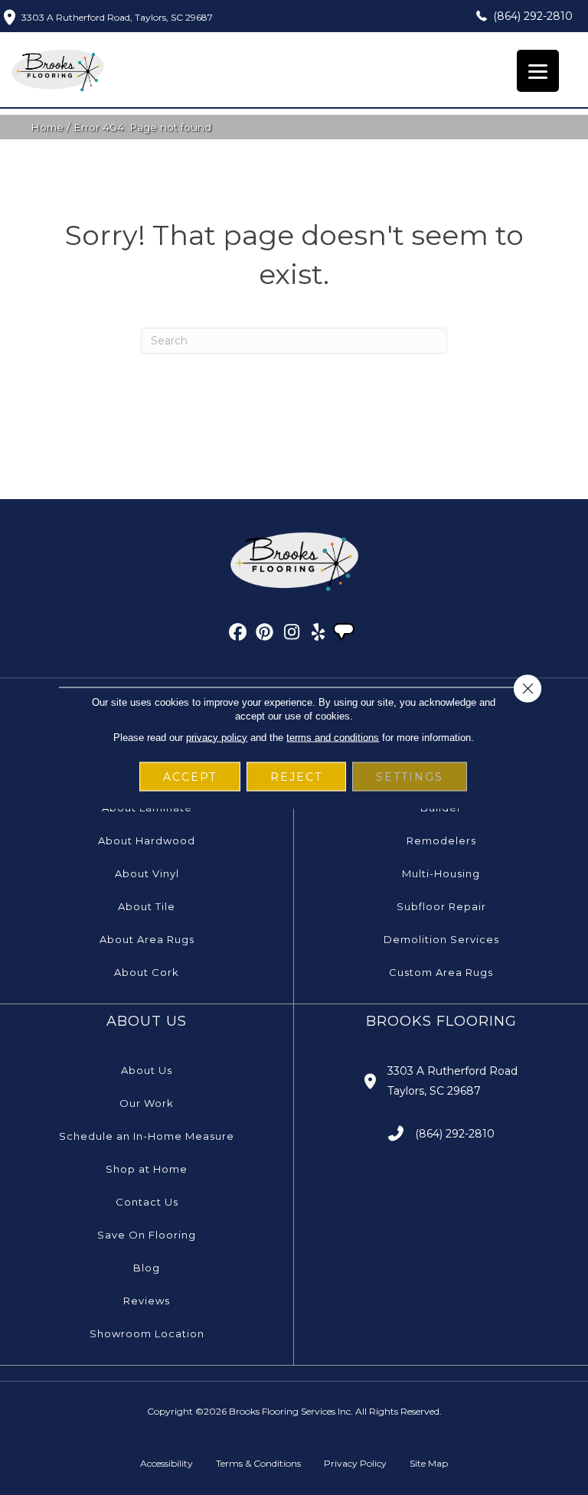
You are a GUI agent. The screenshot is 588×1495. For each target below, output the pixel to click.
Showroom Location (147, 1333)
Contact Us (147, 1202)
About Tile (146, 906)
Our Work (146, 1103)
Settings (409, 776)
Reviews (146, 1300)
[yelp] (319, 634)
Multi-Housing (441, 873)
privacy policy (216, 737)
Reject (296, 776)
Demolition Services (441, 939)
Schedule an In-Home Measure (146, 1136)
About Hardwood (146, 840)
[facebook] (238, 634)
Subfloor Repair (441, 906)
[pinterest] (265, 634)
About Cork (146, 972)
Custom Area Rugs (441, 972)
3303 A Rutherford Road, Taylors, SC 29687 (117, 17)
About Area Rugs (147, 939)
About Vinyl (147, 873)
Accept (190, 776)
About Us (146, 1070)
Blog (146, 1268)
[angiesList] (345, 633)
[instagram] (292, 634)
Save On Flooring (146, 1235)
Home (47, 127)
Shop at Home (147, 1169)
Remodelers (441, 840)
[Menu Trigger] (538, 71)
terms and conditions (332, 737)
